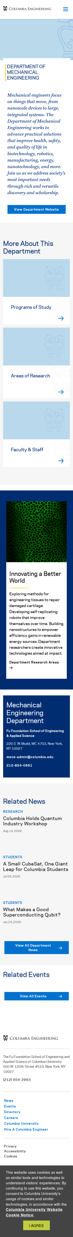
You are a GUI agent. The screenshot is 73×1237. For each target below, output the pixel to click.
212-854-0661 (19, 765)
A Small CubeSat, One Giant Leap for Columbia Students (35, 867)
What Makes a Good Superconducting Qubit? (32, 913)
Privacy (10, 1146)
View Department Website (36, 209)
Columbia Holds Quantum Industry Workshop (32, 821)
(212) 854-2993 (17, 1079)
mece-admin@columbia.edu (30, 757)
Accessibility (15, 1151)
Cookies (10, 1156)
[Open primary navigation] (65, 9)
